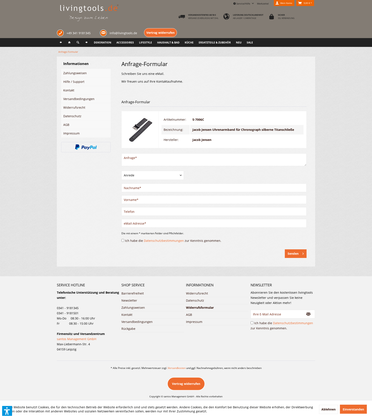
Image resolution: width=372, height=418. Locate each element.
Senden (293, 253)
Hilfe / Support (73, 82)
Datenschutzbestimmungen (164, 241)
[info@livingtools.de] (104, 33)
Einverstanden (353, 409)
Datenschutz (72, 116)
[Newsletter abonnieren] (308, 314)
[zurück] (61, 42)
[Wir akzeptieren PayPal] (86, 147)
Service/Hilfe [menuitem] (243, 3)
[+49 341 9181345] (61, 33)
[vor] (86, 42)
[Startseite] (69, 42)
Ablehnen (328, 409)
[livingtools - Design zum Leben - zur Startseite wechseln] (89, 13)
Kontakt (68, 90)
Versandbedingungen (79, 99)
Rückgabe (128, 329)
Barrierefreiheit (132, 293)
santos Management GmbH (76, 339)
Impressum (71, 133)
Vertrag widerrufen (160, 33)
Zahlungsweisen (75, 73)
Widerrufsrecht (74, 107)
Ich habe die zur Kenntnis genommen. (173, 241)
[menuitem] (263, 3)
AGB (66, 125)
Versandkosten (177, 368)
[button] (7, 411)
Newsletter (129, 300)
